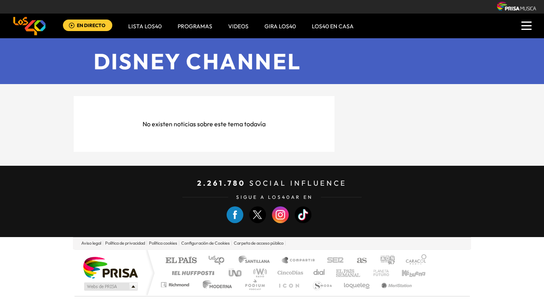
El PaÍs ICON (289, 285)
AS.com (358, 261)
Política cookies (163, 243)
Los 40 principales (219, 261)
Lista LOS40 (145, 26)
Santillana (256, 261)
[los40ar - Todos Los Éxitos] (29, 26)
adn (384, 261)
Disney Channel (197, 61)
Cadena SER (333, 261)
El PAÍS (181, 261)
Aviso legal (91, 243)
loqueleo (357, 285)
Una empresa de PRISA (110, 267)
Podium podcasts (254, 285)
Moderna (215, 285)
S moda (322, 285)
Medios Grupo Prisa (110, 286)
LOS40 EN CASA (333, 26)
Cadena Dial (319, 273)
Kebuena (406, 273)
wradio (259, 273)
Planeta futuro (378, 273)
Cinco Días (289, 273)
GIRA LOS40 (280, 26)
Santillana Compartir (299, 261)
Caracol (414, 261)
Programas (195, 26)
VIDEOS (238, 26)
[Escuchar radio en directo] (71, 26)
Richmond (176, 285)
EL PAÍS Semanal (349, 273)
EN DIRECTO (91, 25)
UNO (235, 273)
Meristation (395, 285)
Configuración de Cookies (205, 243)
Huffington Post (191, 273)
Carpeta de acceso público (259, 243)
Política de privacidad (125, 243)
